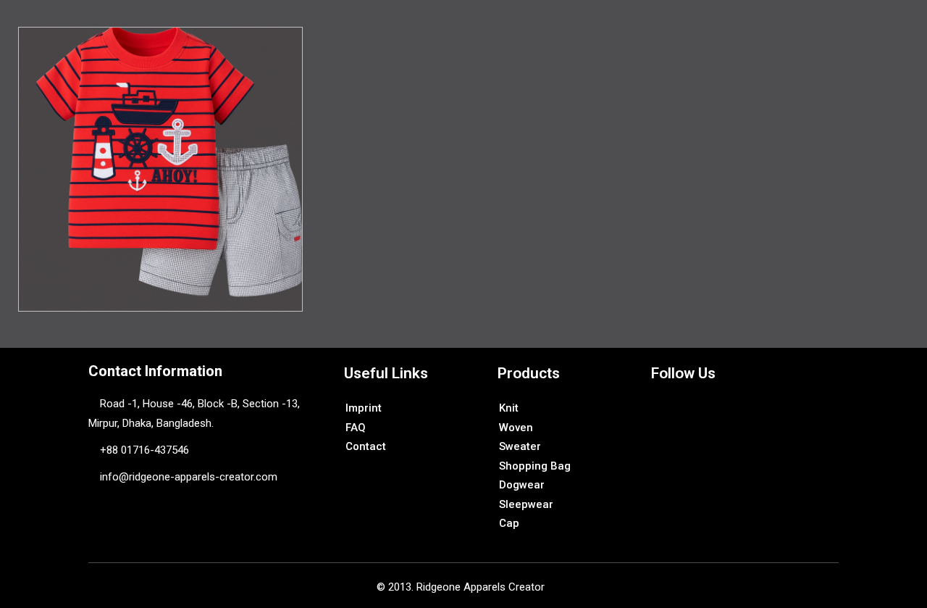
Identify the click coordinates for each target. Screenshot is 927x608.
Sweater (520, 446)
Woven (516, 427)
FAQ (355, 427)
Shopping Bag (535, 465)
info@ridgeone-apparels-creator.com (187, 476)
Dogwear (522, 484)
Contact (365, 446)
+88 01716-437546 (144, 450)
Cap (509, 523)
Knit (509, 408)
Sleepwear (526, 504)
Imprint (363, 408)
